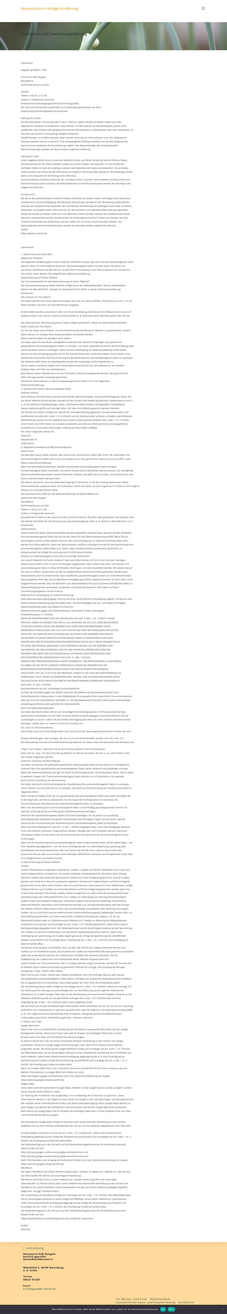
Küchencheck (160, 1299)
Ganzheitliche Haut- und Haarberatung (145, 1302)
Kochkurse (186, 1302)
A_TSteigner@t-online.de (39, 1289)
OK (163, 1309)
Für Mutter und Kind (131, 1299)
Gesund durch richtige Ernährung (49, 8)
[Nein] (223, 1309)
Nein (171, 1309)
